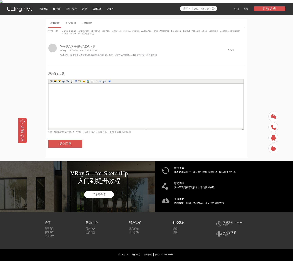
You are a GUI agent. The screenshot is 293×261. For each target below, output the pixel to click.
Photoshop (164, 31)
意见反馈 (134, 228)
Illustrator (235, 31)
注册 (236, 9)
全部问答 (55, 23)
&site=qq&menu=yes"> (273, 138)
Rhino (65, 33)
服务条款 (148, 254)
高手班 (57, 8)
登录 (245, 9)
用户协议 (90, 228)
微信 (175, 228)
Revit (155, 31)
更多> (109, 8)
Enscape (123, 31)
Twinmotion (83, 31)
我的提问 (71, 23)
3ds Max (106, 31)
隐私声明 (136, 254)
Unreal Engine (69, 31)
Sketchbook (75, 33)
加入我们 (49, 236)
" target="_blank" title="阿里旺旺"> (273, 149)
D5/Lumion (134, 31)
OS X (204, 31)
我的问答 (87, 23)
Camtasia (224, 31)
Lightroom (176, 31)
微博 (175, 232)
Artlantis (196, 31)
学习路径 (71, 8)
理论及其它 (88, 33)
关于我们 (49, 228)
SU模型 (96, 8)
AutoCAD (146, 31)
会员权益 (90, 232)
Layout (186, 31)
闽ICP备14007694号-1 (164, 254)
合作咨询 (134, 232)
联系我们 (49, 232)
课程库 (44, 8)
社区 (84, 8)
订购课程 (269, 8)
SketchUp (95, 31)
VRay (114, 31)
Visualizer (213, 31)
